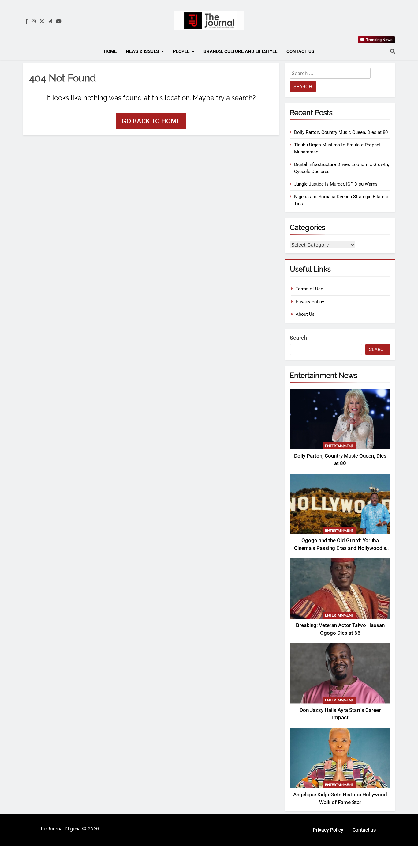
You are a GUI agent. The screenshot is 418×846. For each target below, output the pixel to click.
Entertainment (339, 446)
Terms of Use (309, 289)
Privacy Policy (310, 301)
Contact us (300, 51)
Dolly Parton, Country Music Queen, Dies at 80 (341, 132)
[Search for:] (330, 74)
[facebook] (26, 21)
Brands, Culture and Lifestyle (240, 51)
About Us (305, 314)
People (181, 51)
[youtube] (58, 21)
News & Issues (142, 51)
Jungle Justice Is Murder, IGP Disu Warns (336, 184)
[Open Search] (392, 51)
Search (298, 337)
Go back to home (151, 121)
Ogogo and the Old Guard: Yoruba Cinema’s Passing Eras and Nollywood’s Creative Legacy (340, 548)
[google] (50, 21)
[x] (42, 21)
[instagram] (34, 21)
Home (110, 51)
